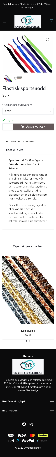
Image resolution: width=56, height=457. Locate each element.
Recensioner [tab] (14, 150)
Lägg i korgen (36, 126)
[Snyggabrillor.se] (27, 21)
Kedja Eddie (28, 330)
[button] (26, 341)
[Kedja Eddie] (28, 291)
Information (10, 410)
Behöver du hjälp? (13, 401)
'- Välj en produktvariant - (18, 104)
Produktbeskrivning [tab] (20, 142)
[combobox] (28, 111)
